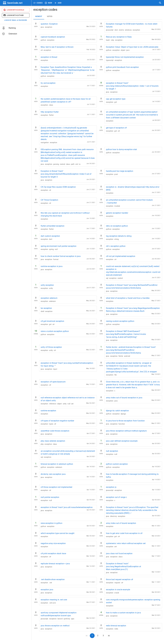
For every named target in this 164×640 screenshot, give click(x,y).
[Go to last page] (108, 635)
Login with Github (15, 15)
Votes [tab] (49, 16)
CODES (40, 3)
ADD (59, 3)
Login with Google (15, 10)
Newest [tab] (38, 16)
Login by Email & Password (15, 20)
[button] (15, 28)
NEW (50, 3)
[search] (160, 3)
